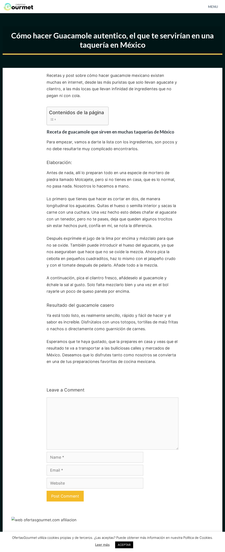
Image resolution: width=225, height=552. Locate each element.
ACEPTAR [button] (124, 545)
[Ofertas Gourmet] (20, 6)
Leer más (102, 545)
